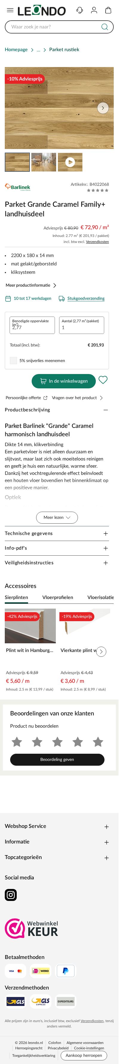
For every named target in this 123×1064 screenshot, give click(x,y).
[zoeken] (105, 27)
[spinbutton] (32, 325)
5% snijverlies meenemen (42, 361)
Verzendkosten (97, 242)
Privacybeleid (58, 1048)
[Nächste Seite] (103, 108)
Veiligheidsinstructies (29, 562)
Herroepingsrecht (28, 1048)
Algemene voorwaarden (85, 1043)
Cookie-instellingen (89, 1048)
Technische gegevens (29, 533)
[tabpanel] (59, 652)
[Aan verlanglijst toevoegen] (103, 380)
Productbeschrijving (27, 410)
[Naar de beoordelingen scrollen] (98, 190)
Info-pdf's (16, 548)
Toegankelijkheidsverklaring (33, 1055)
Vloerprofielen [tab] (57, 597)
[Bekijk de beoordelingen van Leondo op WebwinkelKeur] (32, 928)
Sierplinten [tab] (16, 597)
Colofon (54, 1043)
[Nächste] (106, 598)
